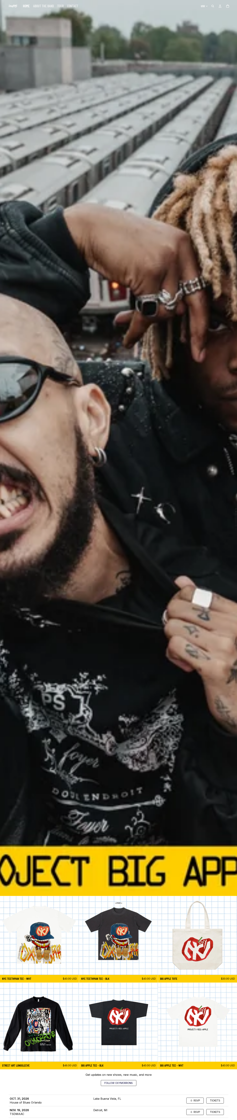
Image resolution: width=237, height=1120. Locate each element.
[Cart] (227, 6)
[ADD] (231, 970)
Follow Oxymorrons (118, 1082)
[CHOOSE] (73, 970)
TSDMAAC (17, 1114)
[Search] (213, 6)
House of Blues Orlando (26, 1102)
